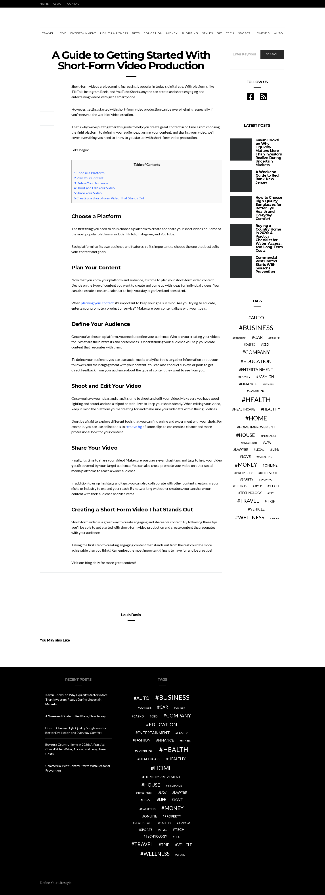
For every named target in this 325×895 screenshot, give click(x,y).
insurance (269, 435)
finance (249, 384)
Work (275, 518)
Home (44, 3)
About (58, 3)
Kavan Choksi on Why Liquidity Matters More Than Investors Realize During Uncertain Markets (269, 152)
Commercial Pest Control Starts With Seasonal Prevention (266, 264)
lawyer (241, 449)
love (246, 456)
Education (153, 33)
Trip (271, 501)
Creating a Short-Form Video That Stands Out (109, 198)
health (258, 399)
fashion (266, 377)
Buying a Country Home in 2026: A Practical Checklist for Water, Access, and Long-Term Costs (269, 238)
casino (250, 344)
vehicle (257, 509)
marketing (265, 456)
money (247, 465)
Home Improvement (257, 427)
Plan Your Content (88, 178)
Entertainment (83, 33)
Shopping (190, 33)
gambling (257, 391)
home (258, 418)
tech (274, 486)
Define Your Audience (91, 183)
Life (275, 449)
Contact (74, 3)
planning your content (97, 303)
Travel (48, 33)
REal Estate (269, 473)
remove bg (134, 426)
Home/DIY (262, 33)
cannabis (240, 338)
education (257, 361)
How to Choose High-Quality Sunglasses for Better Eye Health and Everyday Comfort (269, 208)
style (258, 486)
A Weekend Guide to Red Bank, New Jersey (267, 177)
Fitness (268, 384)
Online (271, 465)
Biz (219, 33)
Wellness (251, 517)
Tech (230, 33)
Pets (136, 33)
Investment (249, 442)
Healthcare (244, 409)
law (268, 442)
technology (251, 493)
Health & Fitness (114, 33)
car (258, 337)
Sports (244, 33)
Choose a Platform (89, 173)
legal (260, 449)
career (275, 337)
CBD (266, 344)
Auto (278, 33)
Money (172, 33)
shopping (266, 479)
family (245, 377)
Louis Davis (131, 615)
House (247, 435)
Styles (207, 33)
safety (247, 479)
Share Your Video (88, 193)
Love (62, 33)
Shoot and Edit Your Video (94, 188)
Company (257, 352)
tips (271, 493)
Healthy (271, 409)
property (244, 473)
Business (258, 327)
